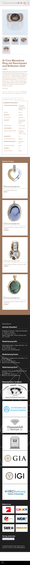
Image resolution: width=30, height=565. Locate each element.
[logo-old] (12, 3)
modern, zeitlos (22, 128)
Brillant (20, 150)
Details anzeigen (21, 196)
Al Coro (20, 112)
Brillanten (20, 139)
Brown (20, 145)
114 (19, 136)
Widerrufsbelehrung (21, 547)
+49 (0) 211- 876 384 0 (9, 332)
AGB (15, 547)
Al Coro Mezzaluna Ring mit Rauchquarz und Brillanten (22, 107)
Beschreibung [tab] (19, 99)
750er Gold (21, 117)
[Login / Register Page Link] (17, 3)
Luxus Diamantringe (8, 93)
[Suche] (20, 3)
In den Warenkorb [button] (9, 196)
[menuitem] (17, 3)
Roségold (20, 115)
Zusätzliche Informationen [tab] (9, 99)
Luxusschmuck (23, 93)
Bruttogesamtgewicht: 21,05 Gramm (22, 121)
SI (19, 148)
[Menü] (24, 3)
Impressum (10, 547)
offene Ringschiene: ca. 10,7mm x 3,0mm (22, 132)
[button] (2, 562)
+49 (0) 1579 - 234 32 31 (10, 334)
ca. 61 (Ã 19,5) (22, 125)
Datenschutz (5, 547)
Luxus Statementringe (16, 93)
